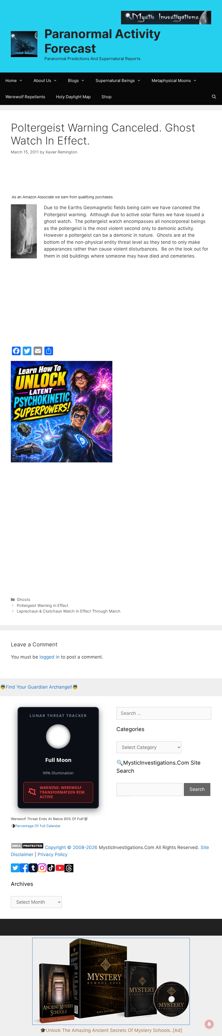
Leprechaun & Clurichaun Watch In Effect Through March (68, 611)
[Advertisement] (54, 177)
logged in (50, 657)
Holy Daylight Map (73, 96)
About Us (42, 80)
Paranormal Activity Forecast (102, 41)
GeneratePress (157, 927)
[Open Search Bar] (214, 97)
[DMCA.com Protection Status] (27, 847)
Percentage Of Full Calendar (38, 826)
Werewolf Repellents (25, 96)
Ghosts (23, 599)
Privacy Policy (52, 854)
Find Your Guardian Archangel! (39, 687)
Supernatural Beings (115, 80)
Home (11, 80)
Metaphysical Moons (171, 80)
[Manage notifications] (209, 1024)
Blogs (73, 80)
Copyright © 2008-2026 (71, 847)
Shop (107, 96)
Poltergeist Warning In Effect (42, 605)
